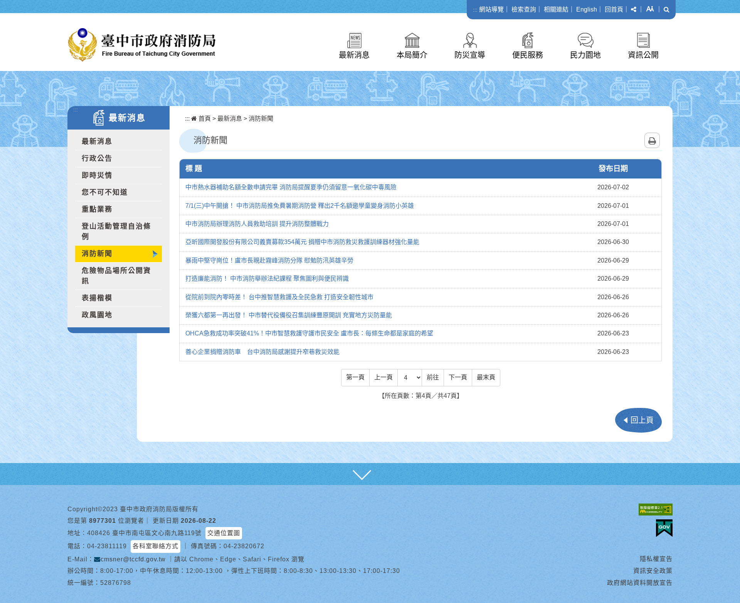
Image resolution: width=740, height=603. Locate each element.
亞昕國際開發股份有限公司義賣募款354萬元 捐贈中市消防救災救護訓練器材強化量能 (302, 242)
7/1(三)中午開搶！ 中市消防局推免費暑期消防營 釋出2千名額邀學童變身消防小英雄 (299, 205)
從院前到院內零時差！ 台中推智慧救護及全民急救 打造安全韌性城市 (279, 297)
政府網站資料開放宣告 (640, 582)
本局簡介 (412, 55)
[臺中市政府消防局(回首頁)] (141, 45)
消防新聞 (97, 254)
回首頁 (614, 9)
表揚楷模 (97, 298)
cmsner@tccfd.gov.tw (133, 559)
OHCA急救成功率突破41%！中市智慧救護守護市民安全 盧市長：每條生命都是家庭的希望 (309, 333)
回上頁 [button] (642, 420)
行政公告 (97, 158)
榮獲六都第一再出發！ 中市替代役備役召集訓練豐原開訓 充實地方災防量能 (288, 315)
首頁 (204, 118)
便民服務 (527, 55)
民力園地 (585, 55)
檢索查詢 (523, 9)
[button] (633, 9)
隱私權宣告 (656, 559)
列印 (652, 140)
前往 (433, 377)
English (586, 9)
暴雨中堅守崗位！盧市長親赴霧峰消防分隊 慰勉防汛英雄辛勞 (269, 260)
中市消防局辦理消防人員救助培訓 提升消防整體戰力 (257, 224)
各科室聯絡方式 (155, 546)
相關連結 (556, 9)
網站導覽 (491, 9)
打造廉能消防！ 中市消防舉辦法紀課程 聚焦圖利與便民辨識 (267, 278)
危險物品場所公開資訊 (116, 276)
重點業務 (97, 209)
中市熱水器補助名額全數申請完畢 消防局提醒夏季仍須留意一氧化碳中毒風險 (291, 187)
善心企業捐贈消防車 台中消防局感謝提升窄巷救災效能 (262, 352)
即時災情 (97, 175)
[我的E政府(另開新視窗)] (664, 528)
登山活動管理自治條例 (116, 231)
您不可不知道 (105, 192)
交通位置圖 (223, 533)
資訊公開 (643, 55)
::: (475, 10)
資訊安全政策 (653, 571)
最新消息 (354, 55)
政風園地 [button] (97, 315)
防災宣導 (469, 55)
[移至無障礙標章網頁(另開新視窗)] (656, 509)
